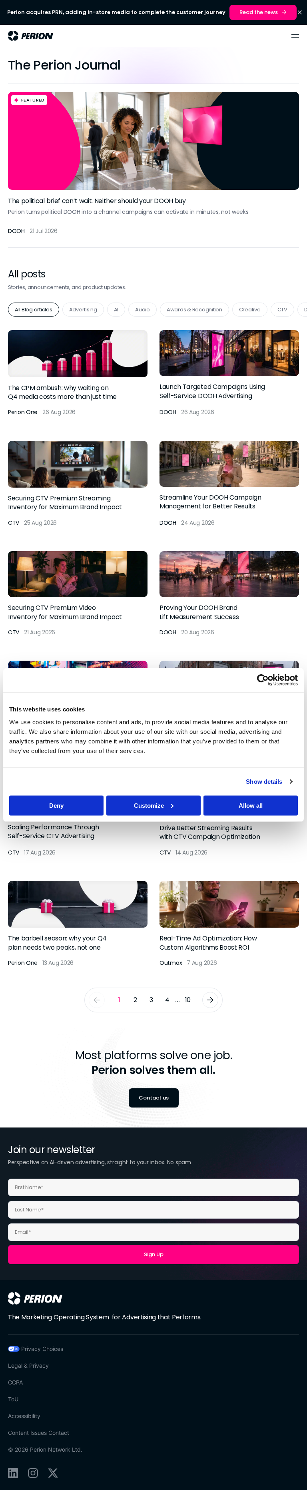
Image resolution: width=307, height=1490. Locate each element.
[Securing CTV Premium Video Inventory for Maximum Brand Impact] (78, 594)
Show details (264, 781)
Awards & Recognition (194, 309)
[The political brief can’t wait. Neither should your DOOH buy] (153, 165)
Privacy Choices (42, 1348)
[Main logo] (30, 36)
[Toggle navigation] (295, 36)
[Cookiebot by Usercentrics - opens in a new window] (263, 680)
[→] (210, 1000)
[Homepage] (35, 1298)
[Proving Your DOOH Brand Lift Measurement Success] (229, 594)
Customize (149, 805)
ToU (13, 1399)
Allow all (251, 805)
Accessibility (24, 1415)
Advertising (83, 309)
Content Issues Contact (38, 1432)
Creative (250, 309)
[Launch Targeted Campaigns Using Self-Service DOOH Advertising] (229, 373)
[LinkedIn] (13, 1473)
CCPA (15, 1382)
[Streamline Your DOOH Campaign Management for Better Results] (229, 484)
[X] (53, 1473)
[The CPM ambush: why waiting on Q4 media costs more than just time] (78, 373)
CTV (282, 309)
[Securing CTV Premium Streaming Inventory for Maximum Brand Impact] (78, 484)
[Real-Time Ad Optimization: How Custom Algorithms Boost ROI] (229, 924)
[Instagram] (33, 1473)
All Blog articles (33, 309)
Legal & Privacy (28, 1365)
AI (116, 309)
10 (188, 999)
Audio (142, 309)
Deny (56, 805)
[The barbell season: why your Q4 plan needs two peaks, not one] (78, 924)
